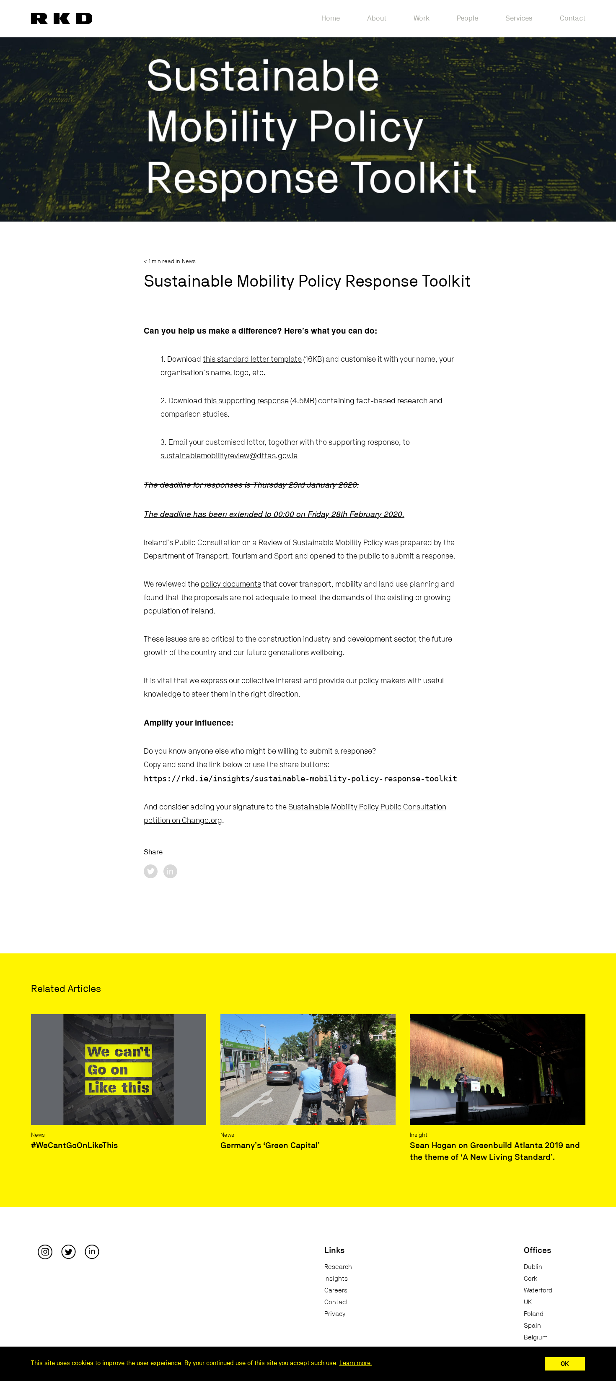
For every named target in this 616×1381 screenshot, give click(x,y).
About (376, 18)
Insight (418, 1135)
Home (330, 18)
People (467, 18)
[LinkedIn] (92, 1251)
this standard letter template (252, 359)
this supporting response (246, 401)
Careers (335, 1290)
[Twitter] (68, 1251)
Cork (530, 1278)
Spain (532, 1325)
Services (519, 18)
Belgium (536, 1337)
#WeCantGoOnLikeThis (74, 1145)
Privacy (334, 1314)
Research (338, 1267)
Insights (336, 1278)
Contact (572, 18)
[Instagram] (45, 1251)
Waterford (538, 1290)
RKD (61, 18)
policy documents (231, 584)
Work (422, 18)
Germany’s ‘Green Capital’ (270, 1145)
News (189, 261)
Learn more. (355, 1363)
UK (528, 1302)
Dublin (533, 1267)
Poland (534, 1314)
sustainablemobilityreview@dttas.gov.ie (229, 456)
